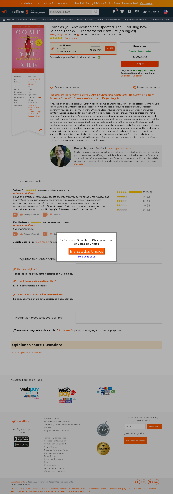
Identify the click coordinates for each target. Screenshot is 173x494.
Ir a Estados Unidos (86, 251)
